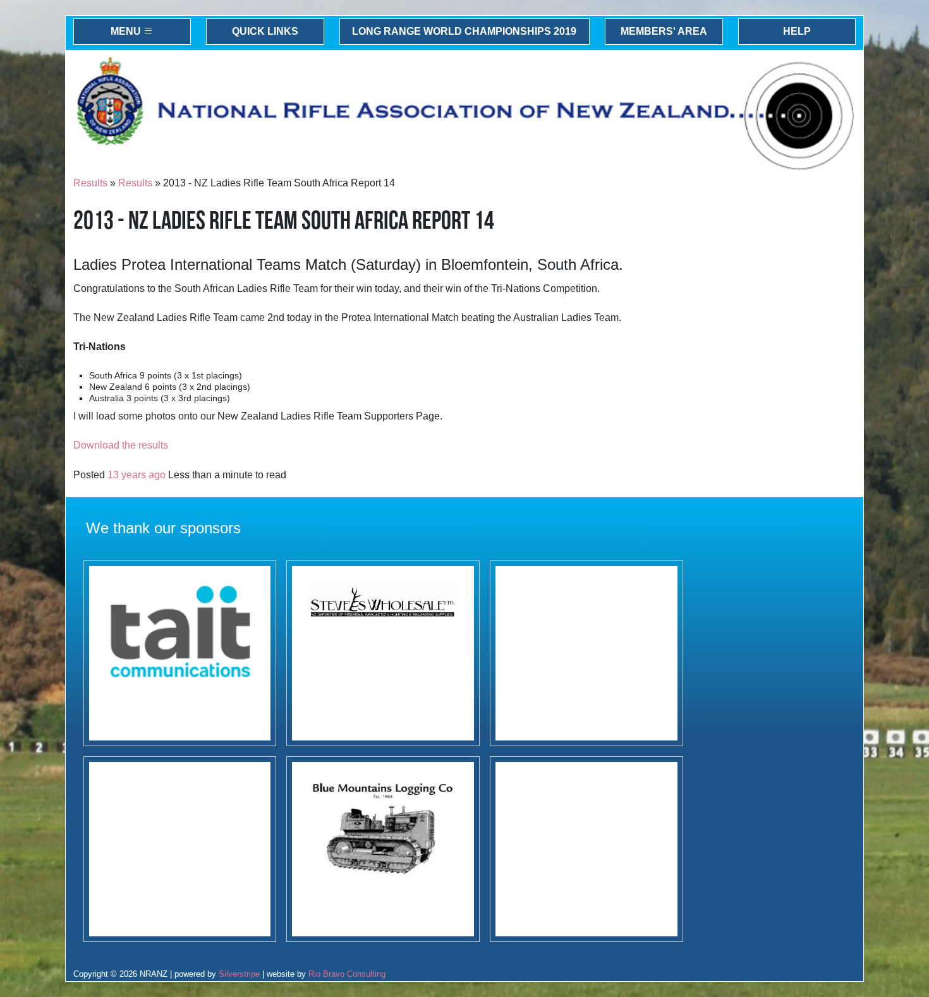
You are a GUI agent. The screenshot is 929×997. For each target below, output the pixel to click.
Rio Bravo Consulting (347, 974)
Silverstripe (239, 974)
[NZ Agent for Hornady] (383, 653)
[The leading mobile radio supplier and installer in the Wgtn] (180, 653)
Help (797, 31)
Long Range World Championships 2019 (464, 31)
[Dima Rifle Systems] (586, 653)
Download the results (120, 445)
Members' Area (664, 31)
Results (90, 183)
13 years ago (136, 474)
